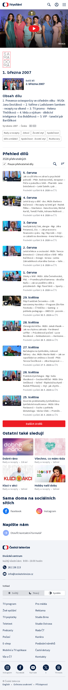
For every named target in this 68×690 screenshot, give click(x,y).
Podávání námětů (45, 643)
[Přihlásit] (56, 4)
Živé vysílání (9, 610)
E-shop (7, 643)
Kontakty (40, 656)
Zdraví (26, 132)
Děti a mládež (11, 138)
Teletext (7, 623)
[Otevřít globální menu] (64, 4)
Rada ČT (40, 630)
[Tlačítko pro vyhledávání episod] (55, 164)
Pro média (41, 603)
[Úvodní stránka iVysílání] (12, 5)
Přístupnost (42, 684)
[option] (13, 593)
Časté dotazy (42, 650)
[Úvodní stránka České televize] (16, 547)
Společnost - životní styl (33, 138)
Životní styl (38, 132)
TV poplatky (9, 617)
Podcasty (8, 630)
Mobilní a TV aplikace (14, 650)
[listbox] (34, 593)
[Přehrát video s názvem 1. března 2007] (34, 28)
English (6, 684)
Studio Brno (42, 617)
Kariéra (39, 636)
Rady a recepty (11, 132)
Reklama (40, 610)
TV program (9, 603)
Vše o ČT (7, 656)
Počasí (6, 636)
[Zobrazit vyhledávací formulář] (49, 4)
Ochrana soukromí (23, 684)
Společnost (53, 132)
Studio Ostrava (43, 623)
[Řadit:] (62, 163)
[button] (34, 28)
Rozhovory (54, 138)
